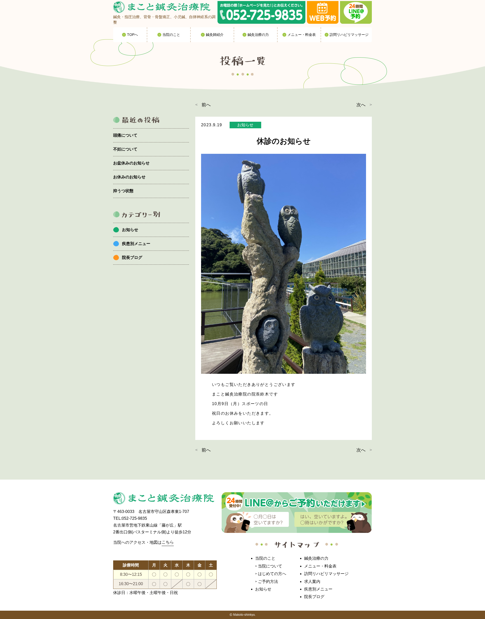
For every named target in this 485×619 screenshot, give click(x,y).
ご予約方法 (268, 581)
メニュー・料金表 (320, 566)
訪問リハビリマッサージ (326, 574)
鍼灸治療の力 (316, 558)
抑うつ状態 (123, 191)
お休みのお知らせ (129, 177)
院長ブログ (132, 257)
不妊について (125, 149)
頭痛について (125, 135)
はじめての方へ (272, 574)
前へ (206, 104)
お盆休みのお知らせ (131, 163)
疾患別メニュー (136, 243)
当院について (270, 566)
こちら (168, 542)
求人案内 (312, 581)
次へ (361, 104)
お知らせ (130, 230)
